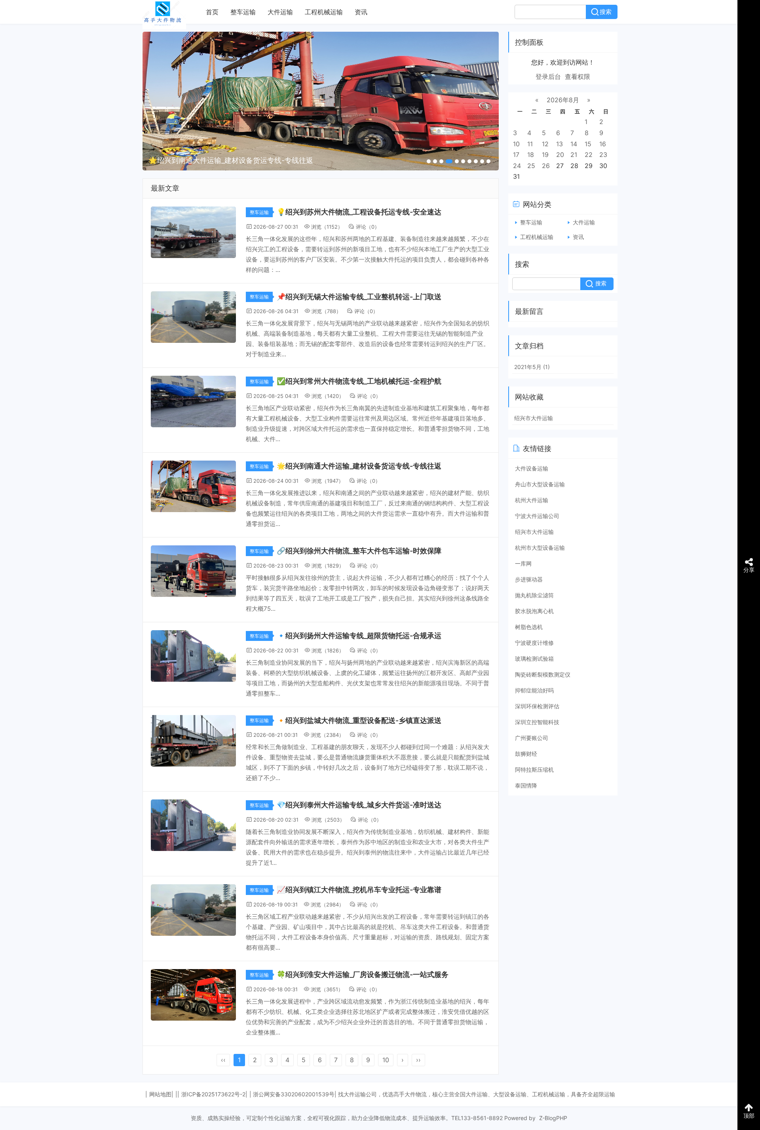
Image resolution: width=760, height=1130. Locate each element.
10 (385, 1060)
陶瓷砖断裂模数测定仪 (542, 674)
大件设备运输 (531, 468)
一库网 (523, 563)
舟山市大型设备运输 (540, 484)
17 (516, 155)
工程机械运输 (324, 12)
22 (589, 155)
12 (545, 144)
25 (531, 166)
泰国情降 (526, 785)
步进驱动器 (529, 579)
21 (573, 155)
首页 (212, 12)
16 (602, 144)
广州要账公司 (531, 737)
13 (559, 144)
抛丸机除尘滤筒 (534, 595)
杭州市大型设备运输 (540, 547)
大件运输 (280, 12)
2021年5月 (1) (532, 366)
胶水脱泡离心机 (534, 611)
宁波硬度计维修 (534, 642)
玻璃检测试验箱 (534, 658)
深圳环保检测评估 (537, 706)
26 (546, 166)
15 (588, 144)
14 (573, 144)
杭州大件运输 (531, 500)
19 (545, 155)
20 (560, 155)
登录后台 (548, 76)
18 (530, 155)
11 (530, 144)
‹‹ (223, 1060)
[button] (429, 161)
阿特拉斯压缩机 (534, 769)
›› (418, 1060)
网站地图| (161, 1094)
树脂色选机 (529, 626)
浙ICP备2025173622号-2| (214, 1094)
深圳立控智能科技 (537, 722)
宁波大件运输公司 (537, 515)
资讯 (361, 12)
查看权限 (577, 76)
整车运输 (243, 12)
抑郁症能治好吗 (534, 690)
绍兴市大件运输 (533, 418)
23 (603, 155)
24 (517, 166)
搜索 (606, 11)
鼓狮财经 (526, 753)
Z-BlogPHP (553, 1118)
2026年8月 (563, 100)
